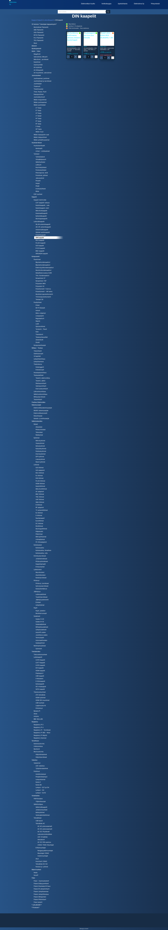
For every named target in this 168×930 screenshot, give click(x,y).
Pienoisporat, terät (42, 173)
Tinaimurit (37, 86)
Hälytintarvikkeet (41, 757)
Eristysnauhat (40, 567)
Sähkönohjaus (38, 804)
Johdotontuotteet (41, 810)
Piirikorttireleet (41, 429)
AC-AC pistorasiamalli (44, 826)
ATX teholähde (40, 695)
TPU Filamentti (38, 40)
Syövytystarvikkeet (42, 586)
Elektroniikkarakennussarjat (43, 408)
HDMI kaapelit (40, 670)
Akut (37, 859)
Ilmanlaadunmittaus (40, 372)
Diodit (38, 342)
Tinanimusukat (38, 89)
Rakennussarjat (36, 405)
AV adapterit (40, 491)
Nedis (35, 872)
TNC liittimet (40, 497)
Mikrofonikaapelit (41, 211)
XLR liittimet (40, 467)
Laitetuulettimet (41, 594)
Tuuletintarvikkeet (41, 597)
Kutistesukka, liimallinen (43, 550)
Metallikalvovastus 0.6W (44, 273)
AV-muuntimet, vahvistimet (42, 73)
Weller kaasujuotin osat (41, 134)
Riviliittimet (39, 526)
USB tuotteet (40, 703)
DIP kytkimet (40, 456)
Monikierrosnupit (41, 613)
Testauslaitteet (38, 375)
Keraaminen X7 (40, 278)
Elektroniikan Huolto (88, 3)
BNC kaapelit (40, 251)
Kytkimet (36, 438)
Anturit (38, 310)
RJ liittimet (39, 475)
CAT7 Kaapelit (40, 662)
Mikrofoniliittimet (41, 489)
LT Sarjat (38, 116)
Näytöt (38, 321)
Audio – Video (36, 51)
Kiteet (38, 305)
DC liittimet (39, 523)
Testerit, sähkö (40, 381)
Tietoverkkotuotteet (40, 654)
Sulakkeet (37, 616)
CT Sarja (38, 108)
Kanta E (38, 782)
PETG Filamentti (39, 35)
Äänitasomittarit (41, 383)
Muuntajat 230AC (43, 853)
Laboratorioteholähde (44, 834)
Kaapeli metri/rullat (40, 200)
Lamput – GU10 (41, 793)
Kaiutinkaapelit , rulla (42, 205)
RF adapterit (40, 507)
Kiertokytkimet (41, 454)
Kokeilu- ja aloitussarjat (41, 418)
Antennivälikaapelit (42, 230)
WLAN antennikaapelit (43, 224)
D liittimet (39, 515)
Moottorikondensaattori (43, 270)
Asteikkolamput (41, 774)
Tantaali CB (39, 299)
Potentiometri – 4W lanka (44, 291)
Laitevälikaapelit (49, 20)
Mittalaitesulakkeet (42, 627)
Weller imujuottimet (40, 100)
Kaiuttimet (37, 62)
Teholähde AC (40, 823)
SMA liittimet (40, 502)
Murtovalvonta (38, 751)
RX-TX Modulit (40, 308)
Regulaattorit (40, 318)
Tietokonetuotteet (40, 692)
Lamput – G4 (40, 790)
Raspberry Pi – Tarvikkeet (42, 730)
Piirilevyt (36, 580)
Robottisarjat (38, 416)
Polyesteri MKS (41, 283)
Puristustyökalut (41, 170)
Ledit (37, 324)
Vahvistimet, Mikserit (40, 57)
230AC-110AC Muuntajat (45, 845)
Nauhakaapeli (40, 518)
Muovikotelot (40, 572)
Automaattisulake (41, 640)
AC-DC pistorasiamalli (44, 829)
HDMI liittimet (40, 483)
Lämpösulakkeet (41, 629)
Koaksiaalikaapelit (41, 213)
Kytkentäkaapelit (41, 216)
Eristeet (38, 602)
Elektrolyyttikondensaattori (45, 267)
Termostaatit (40, 637)
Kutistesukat (38, 545)
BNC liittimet (40, 494)
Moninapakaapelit (41, 218)
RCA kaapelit (40, 240)
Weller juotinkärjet (40, 105)
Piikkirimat (39, 534)
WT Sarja (39, 129)
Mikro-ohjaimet (41, 313)
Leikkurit (38, 165)
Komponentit (35, 256)
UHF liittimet (40, 499)
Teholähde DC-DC (42, 864)
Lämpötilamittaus (39, 359)
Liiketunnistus (38, 746)
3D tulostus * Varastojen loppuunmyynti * (44, 24)
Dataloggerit (40, 367)
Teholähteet (37, 818)
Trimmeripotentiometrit (43, 297)
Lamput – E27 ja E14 (42, 787)
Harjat (38, 183)
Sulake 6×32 (40, 622)
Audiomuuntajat (42, 856)
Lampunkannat (40, 779)
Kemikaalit (39, 148)
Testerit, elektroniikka (43, 378)
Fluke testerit (38, 902)
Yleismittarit (38, 351)
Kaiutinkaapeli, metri (42, 208)
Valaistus (34, 760)
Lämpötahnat (40, 605)
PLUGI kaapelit (40, 243)
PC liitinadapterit (41, 542)
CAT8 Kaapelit (40, 660)
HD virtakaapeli (41, 686)
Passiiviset (37, 259)
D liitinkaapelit (40, 681)
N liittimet (39, 505)
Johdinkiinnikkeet (41, 559)
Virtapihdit (37, 356)
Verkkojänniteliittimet (43, 815)
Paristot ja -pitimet (42, 867)
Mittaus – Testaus (37, 348)
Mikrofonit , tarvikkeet (41, 59)
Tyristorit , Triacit (41, 329)
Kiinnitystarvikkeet (40, 556)
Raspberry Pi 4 (38, 727)
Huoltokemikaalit (39, 145)
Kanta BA (39, 785)
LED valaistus (40, 766)
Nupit (35, 608)
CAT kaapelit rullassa (43, 203)
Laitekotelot (38, 569)
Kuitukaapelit (40, 684)
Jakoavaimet (40, 178)
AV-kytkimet (38, 67)
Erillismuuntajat (41, 848)
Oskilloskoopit (38, 353)
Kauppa (33, 20)
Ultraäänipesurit (41, 159)
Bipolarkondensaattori (43, 262)
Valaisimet (37, 763)
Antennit (34, 46)
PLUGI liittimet (40, 481)
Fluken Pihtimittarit (40, 899)
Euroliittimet (40, 521)
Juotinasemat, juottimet (41, 78)
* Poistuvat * (35, 907)
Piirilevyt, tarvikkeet (42, 583)
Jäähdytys (37, 591)
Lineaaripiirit (40, 316)
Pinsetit (38, 181)
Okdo (35, 714)
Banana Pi (37, 711)
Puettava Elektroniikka (38, 402)
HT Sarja (38, 113)
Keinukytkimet (40, 446)
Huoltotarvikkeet (37, 143)
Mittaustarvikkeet (39, 397)
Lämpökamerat (39, 361)
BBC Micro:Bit (38, 719)
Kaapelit (39, 20)
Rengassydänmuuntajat (45, 850)
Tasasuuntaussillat (42, 337)
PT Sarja (38, 121)
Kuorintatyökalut (41, 167)
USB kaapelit (40, 676)
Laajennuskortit (41, 705)
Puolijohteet (38, 302)
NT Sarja (38, 118)
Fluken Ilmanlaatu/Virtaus (42, 886)
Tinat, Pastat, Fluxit (40, 92)
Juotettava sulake (41, 635)
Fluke (33, 878)
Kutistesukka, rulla (42, 553)
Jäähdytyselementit (42, 600)
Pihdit (37, 186)
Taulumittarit (38, 399)
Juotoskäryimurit (39, 97)
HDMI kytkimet (41, 697)
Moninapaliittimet (41, 529)
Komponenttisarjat (40, 345)
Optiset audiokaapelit (43, 232)
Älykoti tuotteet (36, 869)
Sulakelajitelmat (41, 624)
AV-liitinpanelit (38, 70)
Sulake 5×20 (40, 619)
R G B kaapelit (40, 248)
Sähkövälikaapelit (41, 807)
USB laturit (39, 821)
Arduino (36, 716)
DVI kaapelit (40, 668)
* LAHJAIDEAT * (37, 905)
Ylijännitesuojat (41, 801)
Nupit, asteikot (40, 611)
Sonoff (36, 875)
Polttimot (37, 771)
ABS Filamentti (38, 30)
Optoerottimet (40, 326)
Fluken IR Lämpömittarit (41, 889)
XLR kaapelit (40, 245)
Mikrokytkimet (40, 440)
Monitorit (37, 749)
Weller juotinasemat (40, 102)
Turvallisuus (35, 741)
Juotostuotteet (36, 75)
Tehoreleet (39, 432)
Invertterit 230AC (41, 861)
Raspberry (35, 722)
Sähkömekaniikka (37, 421)
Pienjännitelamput (41, 777)
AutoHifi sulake (41, 632)
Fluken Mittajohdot (40, 897)
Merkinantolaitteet (40, 646)
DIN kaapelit (40, 237)
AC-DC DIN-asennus (44, 842)
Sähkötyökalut (40, 162)
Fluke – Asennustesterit (41, 881)
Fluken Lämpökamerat (41, 891)
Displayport (39, 673)
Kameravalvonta (39, 744)
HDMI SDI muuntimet (42, 700)
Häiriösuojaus (38, 798)
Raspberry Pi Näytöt (40, 735)
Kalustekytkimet (41, 448)
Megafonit (37, 54)
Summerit (39, 648)
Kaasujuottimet (39, 94)
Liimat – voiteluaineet (43, 151)
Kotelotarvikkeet (41, 578)
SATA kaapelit (40, 689)
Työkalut (36, 154)
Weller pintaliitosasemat (41, 140)
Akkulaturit (41, 839)
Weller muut (39, 132)
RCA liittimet (40, 473)
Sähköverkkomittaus (40, 394)
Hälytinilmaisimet (41, 754)
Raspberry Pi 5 (38, 725)
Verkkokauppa (106, 3)
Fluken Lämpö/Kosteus (41, 894)
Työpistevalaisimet (42, 768)
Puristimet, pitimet (42, 175)
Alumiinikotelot (41, 575)
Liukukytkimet (40, 459)
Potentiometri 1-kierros (43, 289)
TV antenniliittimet (42, 510)
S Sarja (38, 126)
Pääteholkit (39, 531)
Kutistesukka (40, 548)
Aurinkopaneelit (36, 48)
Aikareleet (39, 427)
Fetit (37, 332)
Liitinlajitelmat (40, 539)
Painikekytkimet (41, 451)
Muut (35, 43)
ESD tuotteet (38, 194)
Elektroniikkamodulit (40, 413)
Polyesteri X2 (40, 286)
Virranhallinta (35, 796)
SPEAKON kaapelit (42, 253)
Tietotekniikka (36, 651)
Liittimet (36, 465)
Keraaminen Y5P (41, 281)
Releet (36, 424)
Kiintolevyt (39, 708)
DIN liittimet (39, 478)
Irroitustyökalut (41, 189)
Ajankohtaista (122, 3)
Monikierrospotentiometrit (44, 294)
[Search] (108, 11)
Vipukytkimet (40, 443)
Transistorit (39, 334)
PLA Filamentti (38, 38)
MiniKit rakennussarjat (41, 410)
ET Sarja (38, 110)
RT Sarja (38, 124)
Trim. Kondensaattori (42, 275)
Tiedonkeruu (38, 364)
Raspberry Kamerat (40, 738)
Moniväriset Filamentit (41, 27)
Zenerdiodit (39, 340)
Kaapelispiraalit (41, 564)
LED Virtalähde (42, 837)
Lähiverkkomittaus (40, 391)
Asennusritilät (38, 65)
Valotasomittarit (41, 386)
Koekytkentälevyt (41, 589)
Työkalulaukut (40, 157)
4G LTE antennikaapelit (43, 227)
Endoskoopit (40, 370)
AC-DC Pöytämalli (43, 831)
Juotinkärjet (38, 84)
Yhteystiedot (155, 3)
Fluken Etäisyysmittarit (41, 883)
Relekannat (39, 435)
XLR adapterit (40, 470)
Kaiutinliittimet (40, 486)
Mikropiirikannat (41, 537)
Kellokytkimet (40, 812)
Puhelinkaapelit (41, 235)
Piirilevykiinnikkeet (42, 561)
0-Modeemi (39, 678)
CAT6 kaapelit (40, 665)
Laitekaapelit (38, 657)
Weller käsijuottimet (40, 137)
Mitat (37, 191)
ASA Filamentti (38, 32)
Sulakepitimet (40, 643)
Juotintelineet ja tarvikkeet (42, 81)
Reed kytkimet (40, 462)
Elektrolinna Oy (139, 3)
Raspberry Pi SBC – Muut (42, 732)
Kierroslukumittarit (42, 389)
